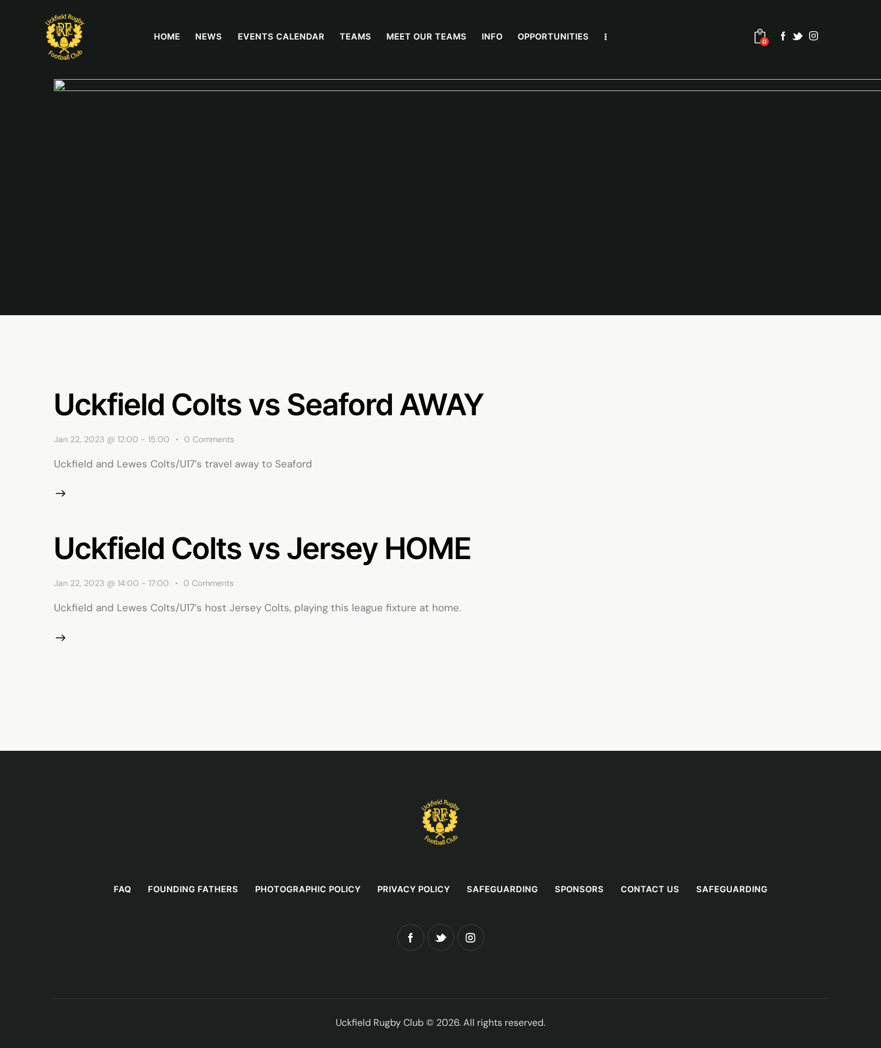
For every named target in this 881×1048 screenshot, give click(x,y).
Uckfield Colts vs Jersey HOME (262, 548)
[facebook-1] (783, 36)
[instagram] (813, 36)
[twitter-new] (797, 36)
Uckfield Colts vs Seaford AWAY (269, 404)
